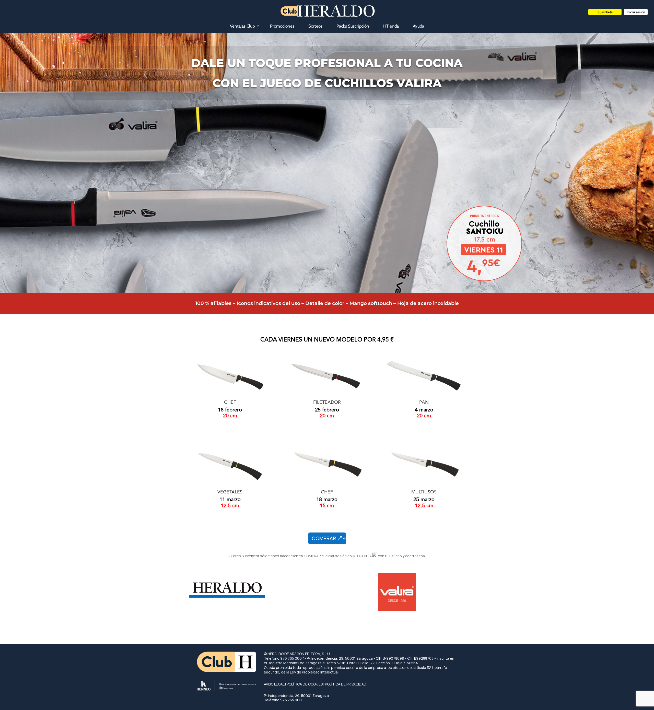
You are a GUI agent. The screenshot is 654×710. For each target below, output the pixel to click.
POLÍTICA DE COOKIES (305, 684)
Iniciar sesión (636, 12)
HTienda (391, 26)
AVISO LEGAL (274, 684)
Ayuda (418, 26)
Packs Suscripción (352, 26)
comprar (324, 538)
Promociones (282, 26)
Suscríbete (605, 12)
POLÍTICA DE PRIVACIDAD (345, 684)
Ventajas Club (242, 26)
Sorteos (315, 26)
